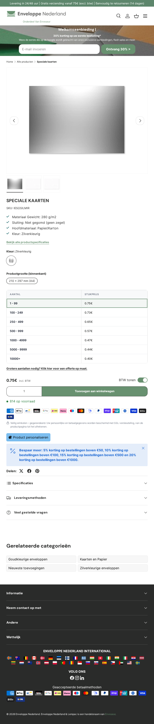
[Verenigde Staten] (129, 663)
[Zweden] (138, 663)
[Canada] (34, 658)
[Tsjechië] (113, 663)
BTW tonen (127, 380)
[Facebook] (72, 678)
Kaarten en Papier (93, 559)
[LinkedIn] (82, 678)
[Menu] (145, 16)
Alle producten (25, 61)
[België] (26, 658)
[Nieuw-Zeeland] (30, 663)
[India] (117, 658)
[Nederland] (21, 663)
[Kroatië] (133, 658)
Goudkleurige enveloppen (27, 559)
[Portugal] (63, 663)
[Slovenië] (88, 663)
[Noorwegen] (38, 663)
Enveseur (110, 714)
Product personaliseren (30, 437)
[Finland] (67, 658)
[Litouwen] (13, 663)
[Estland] (59, 658)
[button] (136, 16)
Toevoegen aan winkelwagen (94, 391)
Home (9, 61)
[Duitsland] (51, 658)
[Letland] (142, 658)
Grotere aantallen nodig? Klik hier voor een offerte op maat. (46, 368)
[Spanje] (104, 663)
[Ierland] (108, 658)
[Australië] (17, 658)
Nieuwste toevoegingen (26, 568)
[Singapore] (80, 663)
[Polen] (55, 663)
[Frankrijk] (75, 658)
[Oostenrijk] (46, 663)
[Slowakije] (96, 663)
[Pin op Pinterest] (37, 471)
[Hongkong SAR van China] (100, 658)
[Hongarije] (92, 658)
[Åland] (9, 658)
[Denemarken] (42, 658)
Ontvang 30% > (118, 49)
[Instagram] (77, 678)
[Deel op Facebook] (29, 471)
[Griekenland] (84, 658)
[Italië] (125, 658)
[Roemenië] (71, 663)
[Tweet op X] (21, 471)
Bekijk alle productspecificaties (27, 242)
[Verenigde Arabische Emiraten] (121, 663)
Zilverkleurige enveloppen (99, 568)
